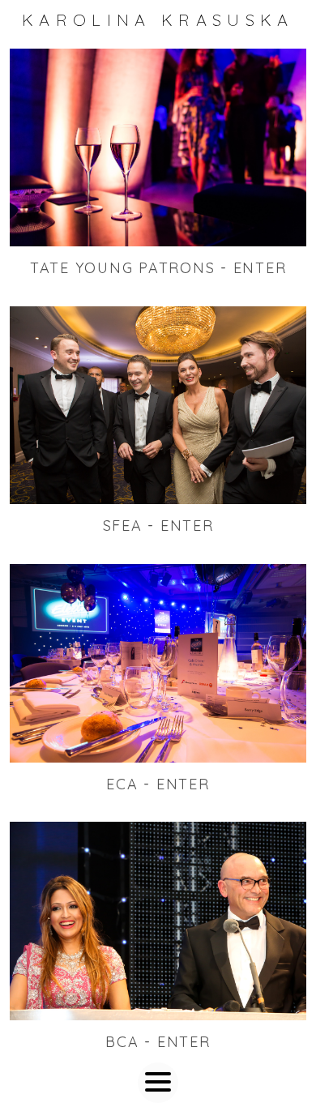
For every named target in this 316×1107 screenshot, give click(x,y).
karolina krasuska (158, 20)
